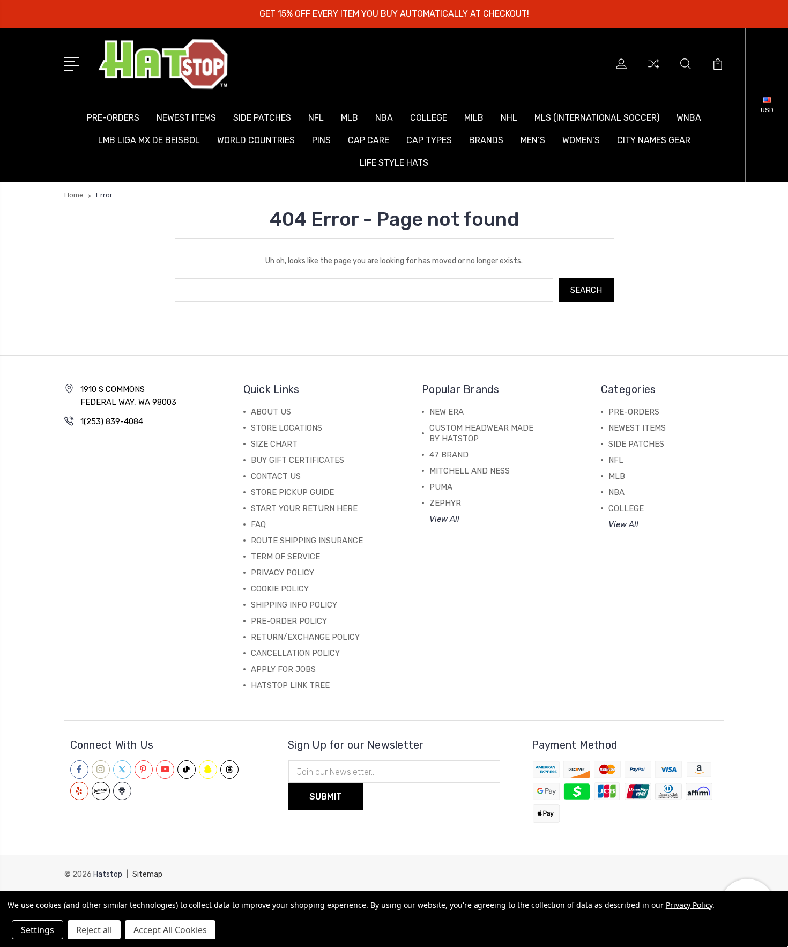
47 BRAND (449, 455)
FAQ (258, 524)
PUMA (440, 487)
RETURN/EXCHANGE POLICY (305, 637)
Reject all (94, 930)
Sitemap (147, 874)
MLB (349, 118)
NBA (384, 118)
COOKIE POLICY (280, 589)
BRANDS (486, 140)
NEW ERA (446, 412)
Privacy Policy (689, 905)
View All (444, 519)
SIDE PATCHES (262, 118)
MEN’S (533, 140)
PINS (321, 140)
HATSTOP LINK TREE (290, 685)
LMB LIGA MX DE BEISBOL (149, 140)
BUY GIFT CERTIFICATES (297, 460)
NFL (316, 118)
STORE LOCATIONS (286, 428)
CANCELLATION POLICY (295, 653)
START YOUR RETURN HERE (304, 508)
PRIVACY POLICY (282, 573)
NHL (509, 118)
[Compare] (653, 70)
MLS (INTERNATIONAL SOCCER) (596, 118)
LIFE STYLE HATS (394, 163)
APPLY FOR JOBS (283, 669)
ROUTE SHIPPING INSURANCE (307, 540)
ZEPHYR (445, 503)
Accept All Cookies (170, 930)
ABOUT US (271, 412)
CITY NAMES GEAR (653, 140)
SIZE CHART (274, 444)
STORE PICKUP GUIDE (292, 492)
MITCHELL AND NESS (469, 471)
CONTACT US (276, 476)
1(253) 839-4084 (111, 421)
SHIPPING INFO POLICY (294, 605)
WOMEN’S (581, 140)
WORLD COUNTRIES (256, 140)
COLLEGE (428, 118)
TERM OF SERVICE (285, 556)
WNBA (689, 118)
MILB (474, 118)
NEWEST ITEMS (186, 118)
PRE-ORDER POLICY (289, 621)
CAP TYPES (429, 140)
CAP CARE (368, 140)
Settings (37, 930)
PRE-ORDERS (113, 118)
